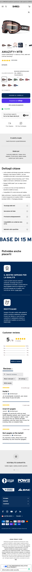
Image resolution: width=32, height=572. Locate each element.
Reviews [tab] (7, 369)
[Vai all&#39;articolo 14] (15, 45)
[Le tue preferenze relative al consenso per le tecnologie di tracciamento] (29, 569)
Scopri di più (18, 290)
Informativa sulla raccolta (10, 570)
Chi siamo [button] (5, 498)
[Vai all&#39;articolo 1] (4, 45)
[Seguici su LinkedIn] (20, 511)
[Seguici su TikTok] (16, 511)
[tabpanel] (16, 408)
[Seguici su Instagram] (7, 511)
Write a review (16, 361)
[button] (16, 346)
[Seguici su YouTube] (11, 511)
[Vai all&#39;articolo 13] (9, 45)
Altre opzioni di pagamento (16, 105)
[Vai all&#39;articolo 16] (26, 45)
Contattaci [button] (6, 503)
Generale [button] (5, 501)
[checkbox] (8, 383)
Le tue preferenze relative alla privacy (17, 566)
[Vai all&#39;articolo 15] (20, 45)
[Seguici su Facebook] (3, 511)
